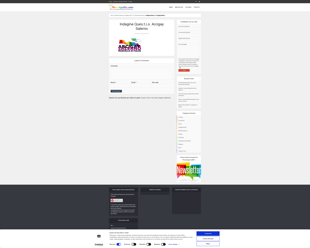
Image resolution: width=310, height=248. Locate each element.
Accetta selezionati (208, 238)
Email (133, 82)
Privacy (110, 1)
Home (171, 7)
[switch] (134, 244)
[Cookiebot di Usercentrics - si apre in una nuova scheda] (99, 245)
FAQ (112, 225)
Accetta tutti (208, 233)
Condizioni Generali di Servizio (120, 1)
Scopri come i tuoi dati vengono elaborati (155, 98)
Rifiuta (208, 243)
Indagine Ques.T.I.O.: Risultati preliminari (135, 15)
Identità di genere (119, 15)
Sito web (155, 82)
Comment (114, 66)
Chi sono (188, 7)
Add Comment (145, 33)
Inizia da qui (179, 7)
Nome (113, 82)
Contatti (130, 1)
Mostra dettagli (173, 244)
